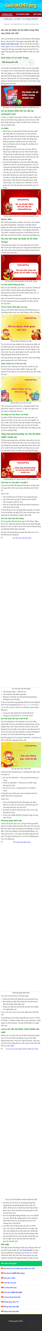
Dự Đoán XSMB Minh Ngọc (14, 1273)
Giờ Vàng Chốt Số (16, 24)
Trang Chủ (7, 14)
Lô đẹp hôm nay (10, 1287)
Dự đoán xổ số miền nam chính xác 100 (19, 1268)
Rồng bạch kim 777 (11, 1302)
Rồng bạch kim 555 (11, 1311)
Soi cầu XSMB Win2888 (13, 1292)
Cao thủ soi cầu (10, 1283)
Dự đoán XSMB (22, 14)
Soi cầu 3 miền (9, 1278)
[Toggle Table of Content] (29, 62)
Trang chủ (7, 24)
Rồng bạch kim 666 (11, 1307)
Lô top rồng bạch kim (12, 1297)
